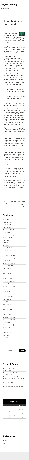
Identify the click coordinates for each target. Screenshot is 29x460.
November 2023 (7, 289)
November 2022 (7, 319)
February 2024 (7, 281)
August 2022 (7, 327)
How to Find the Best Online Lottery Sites (14, 202)
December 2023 (7, 286)
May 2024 (6, 273)
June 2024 (6, 271)
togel (4, 443)
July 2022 (6, 330)
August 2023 (7, 296)
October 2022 (7, 322)
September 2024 (8, 263)
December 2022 (7, 317)
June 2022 (6, 332)
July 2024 (6, 268)
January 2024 (7, 283)
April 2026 (6, 219)
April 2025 (6, 245)
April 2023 (6, 307)
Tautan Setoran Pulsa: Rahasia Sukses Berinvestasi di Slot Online (13, 377)
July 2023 (6, 299)
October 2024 (7, 260)
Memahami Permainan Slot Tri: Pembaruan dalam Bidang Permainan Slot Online (14, 386)
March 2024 (6, 278)
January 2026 (7, 227)
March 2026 (6, 222)
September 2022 (8, 325)
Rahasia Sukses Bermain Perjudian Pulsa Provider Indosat (13, 381)
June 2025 (6, 242)
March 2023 (6, 309)
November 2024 (7, 258)
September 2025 (8, 235)
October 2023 (7, 291)
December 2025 (7, 230)
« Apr (4, 423)
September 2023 (8, 294)
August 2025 (7, 237)
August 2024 (7, 266)
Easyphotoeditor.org (9, 4)
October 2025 (7, 232)
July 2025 (6, 240)
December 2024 (7, 255)
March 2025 (6, 248)
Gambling (6, 440)
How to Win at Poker (21, 205)
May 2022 (6, 335)
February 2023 (7, 312)
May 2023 (6, 304)
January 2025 (7, 253)
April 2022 (6, 337)
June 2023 (6, 301)
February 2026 (7, 224)
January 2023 (7, 314)
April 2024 (6, 276)
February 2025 (7, 250)
